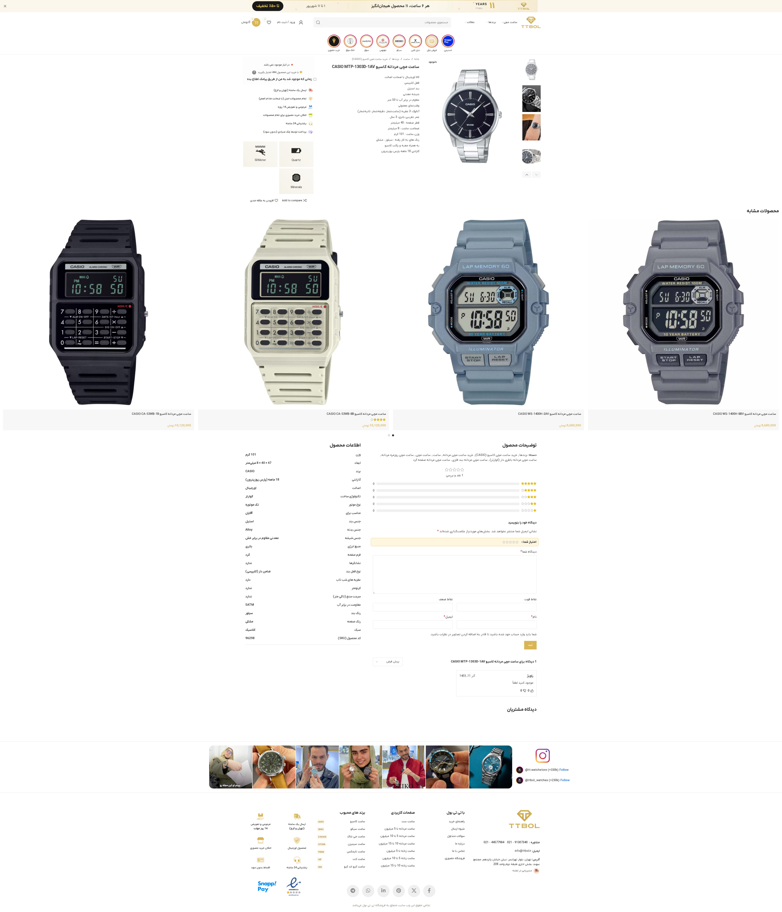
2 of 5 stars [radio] (513, 542)
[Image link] (524, 819)
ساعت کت (341, 859)
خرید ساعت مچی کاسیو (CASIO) (370, 59)
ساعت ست (408, 821)
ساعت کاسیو (341, 821)
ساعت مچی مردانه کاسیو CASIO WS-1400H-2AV (549, 414)
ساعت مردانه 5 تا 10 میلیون (397, 836)
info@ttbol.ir (523, 851)
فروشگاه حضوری (455, 858)
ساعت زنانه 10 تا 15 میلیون (398, 866)
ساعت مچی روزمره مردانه (397, 455)
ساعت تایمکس (341, 852)
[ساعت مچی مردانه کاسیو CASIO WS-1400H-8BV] (683, 314)
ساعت (406, 59)
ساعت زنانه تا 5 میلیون (401, 851)
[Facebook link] (429, 891)
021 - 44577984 (494, 842)
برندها (395, 59)
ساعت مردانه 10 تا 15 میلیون (397, 844)
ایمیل (448, 617)
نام (534, 617)
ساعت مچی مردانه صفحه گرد (431, 460)
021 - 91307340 (517, 842)
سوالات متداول (456, 836)
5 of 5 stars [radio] (503, 542)
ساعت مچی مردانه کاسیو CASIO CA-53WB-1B (161, 414)
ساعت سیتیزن (341, 844)
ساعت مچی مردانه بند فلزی (470, 460)
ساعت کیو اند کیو (341, 867)
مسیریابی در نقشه (522, 870)
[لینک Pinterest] (399, 891)
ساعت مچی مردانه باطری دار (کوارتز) (513, 460)
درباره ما (460, 844)
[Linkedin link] (383, 891)
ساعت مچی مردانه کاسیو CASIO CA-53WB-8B (356, 414)
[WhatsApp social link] (368, 891)
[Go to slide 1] (393, 435)
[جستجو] (318, 22)
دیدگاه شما (529, 552)
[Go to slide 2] (389, 435)
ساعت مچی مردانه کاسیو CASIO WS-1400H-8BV (744, 414)
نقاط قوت (530, 599)
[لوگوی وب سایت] (531, 22)
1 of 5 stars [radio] (516, 542)
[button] (536, 175)
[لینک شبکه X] (414, 891)
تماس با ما (458, 851)
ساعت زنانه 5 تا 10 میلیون (398, 858)
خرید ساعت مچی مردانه (458, 455)
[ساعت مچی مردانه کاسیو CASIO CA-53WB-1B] (98, 314)
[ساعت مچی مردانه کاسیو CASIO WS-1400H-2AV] (488, 314)
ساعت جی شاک (341, 837)
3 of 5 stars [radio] (510, 542)
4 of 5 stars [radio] (507, 542)
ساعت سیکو (341, 829)
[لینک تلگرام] (353, 891)
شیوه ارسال (458, 829)
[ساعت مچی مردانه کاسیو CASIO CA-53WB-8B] (293, 314)
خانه (416, 59)
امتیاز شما (529, 542)
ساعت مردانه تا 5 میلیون (399, 829)
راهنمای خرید (457, 821)
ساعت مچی (423, 455)
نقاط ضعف (446, 599)
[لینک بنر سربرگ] (397, 6)
